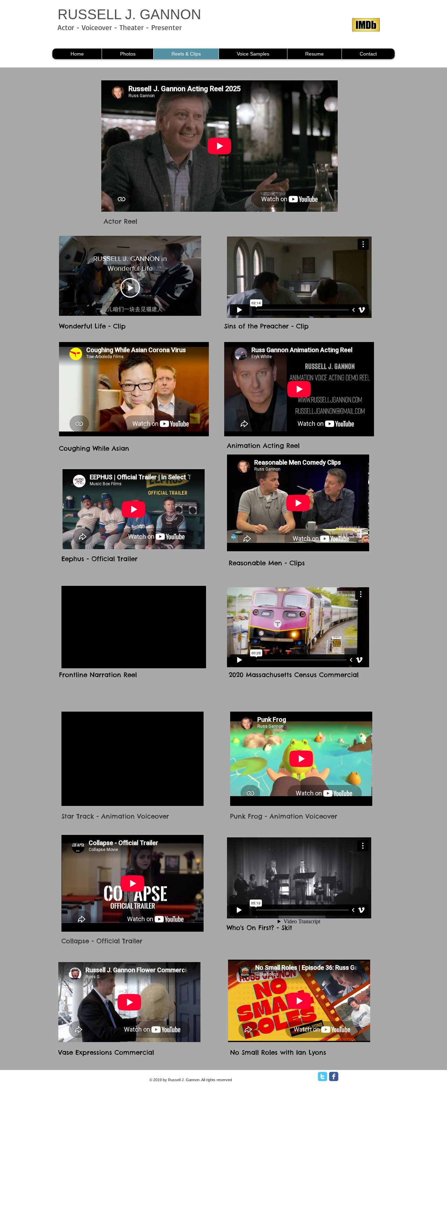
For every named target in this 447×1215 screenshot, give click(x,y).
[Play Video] (130, 288)
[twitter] (322, 1076)
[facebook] (333, 1076)
